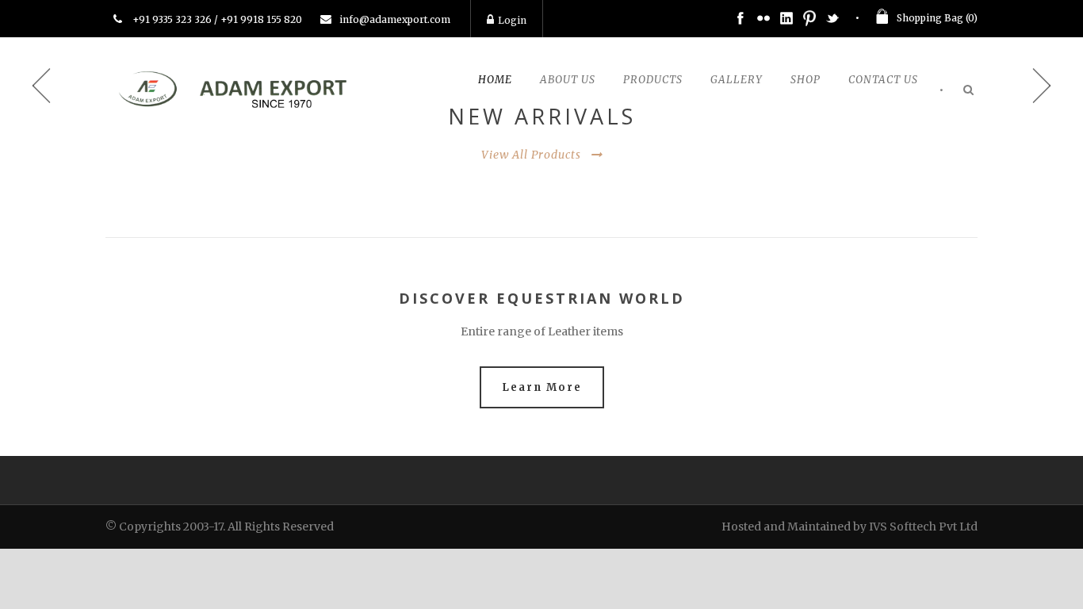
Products (653, 79)
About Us (567, 79)
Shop (805, 79)
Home (495, 79)
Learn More (542, 387)
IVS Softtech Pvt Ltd (923, 526)
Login (512, 20)
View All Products (531, 154)
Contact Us (883, 79)
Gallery (736, 79)
